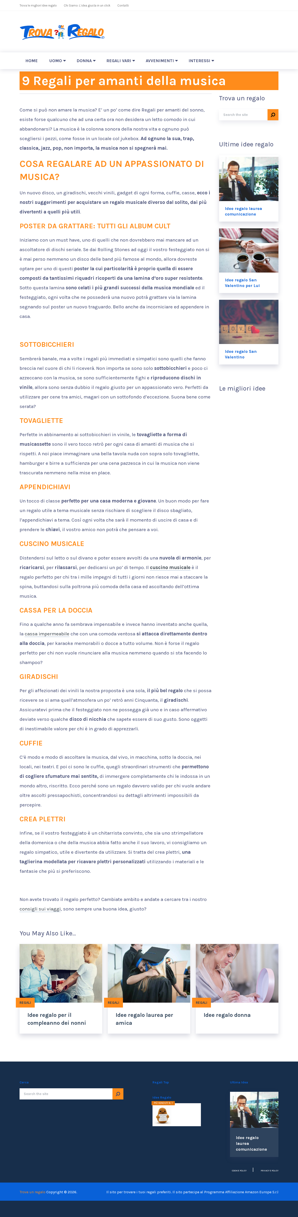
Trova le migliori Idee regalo (38, 5)
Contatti (123, 5)
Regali (25, 1003)
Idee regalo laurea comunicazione (243, 211)
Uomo (55, 60)
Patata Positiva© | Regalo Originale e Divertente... (184, 1113)
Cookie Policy (239, 1170)
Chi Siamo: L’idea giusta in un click (87, 5)
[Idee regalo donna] (237, 973)
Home (31, 60)
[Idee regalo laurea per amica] (149, 973)
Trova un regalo (32, 1192)
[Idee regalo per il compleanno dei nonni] (61, 973)
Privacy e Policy (269, 1170)
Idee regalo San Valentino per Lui (242, 282)
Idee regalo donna (227, 1015)
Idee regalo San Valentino (241, 354)
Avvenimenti (160, 60)
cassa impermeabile (47, 634)
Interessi (199, 60)
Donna (84, 60)
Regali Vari (118, 60)
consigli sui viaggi (40, 909)
